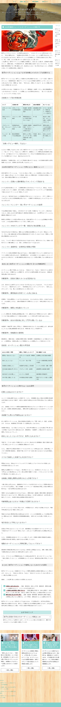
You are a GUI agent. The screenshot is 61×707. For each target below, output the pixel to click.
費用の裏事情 (35, 1)
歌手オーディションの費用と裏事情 (57, 53)
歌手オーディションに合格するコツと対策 (57, 63)
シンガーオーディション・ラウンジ (30, 9)
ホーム (14, 1)
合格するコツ (45, 1)
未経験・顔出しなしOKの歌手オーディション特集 (57, 43)
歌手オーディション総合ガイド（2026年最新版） (57, 32)
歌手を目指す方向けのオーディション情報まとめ (22, 617)
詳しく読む (10, 670)
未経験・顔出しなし (24, 1)
